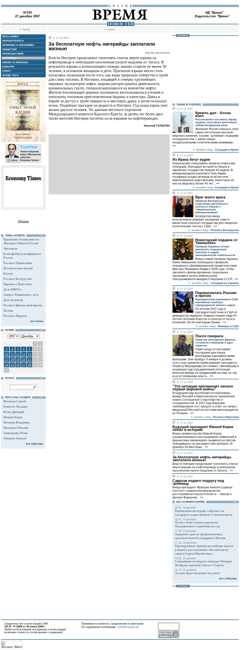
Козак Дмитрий (13, 412)
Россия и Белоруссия (17, 279)
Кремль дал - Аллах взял (213, 114)
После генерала (209, 336)
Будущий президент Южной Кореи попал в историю (202, 428)
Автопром (10, 248)
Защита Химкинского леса (20, 294)
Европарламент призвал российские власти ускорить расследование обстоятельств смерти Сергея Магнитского (204, 549)
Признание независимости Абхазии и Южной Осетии (21, 241)
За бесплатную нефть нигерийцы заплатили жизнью (201, 458)
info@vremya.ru (128, 627)
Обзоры (23, 221)
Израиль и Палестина (17, 284)
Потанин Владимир (16, 422)
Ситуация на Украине (225, 283)
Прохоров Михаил (15, 427)
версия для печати (157, 52)
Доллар (8, 310)
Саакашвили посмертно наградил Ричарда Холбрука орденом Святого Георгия (203, 563)
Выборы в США (228, 326)
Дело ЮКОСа (12, 289)
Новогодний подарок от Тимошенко (216, 241)
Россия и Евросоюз (226, 417)
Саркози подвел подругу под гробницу (198, 482)
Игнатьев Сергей (14, 401)
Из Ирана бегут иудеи (191, 159)
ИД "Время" (214, 12)
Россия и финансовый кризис (23, 305)
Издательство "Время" (212, 16)
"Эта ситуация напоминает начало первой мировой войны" (202, 387)
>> (174, 145)
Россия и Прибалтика (17, 263)
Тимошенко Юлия (15, 433)
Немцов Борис (13, 417)
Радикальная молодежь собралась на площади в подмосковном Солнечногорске (204, 512)
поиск (111, 29)
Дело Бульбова (13, 300)
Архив (26, 29)
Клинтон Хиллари (15, 406)
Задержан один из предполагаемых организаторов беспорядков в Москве (200, 536)
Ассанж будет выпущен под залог (197, 573)
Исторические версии (18, 268)
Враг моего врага (210, 197)
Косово (8, 273)
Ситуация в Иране (227, 149)
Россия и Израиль (15, 316)
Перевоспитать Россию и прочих (216, 294)
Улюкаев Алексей (14, 438)
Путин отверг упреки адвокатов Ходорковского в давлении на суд (197, 524)
